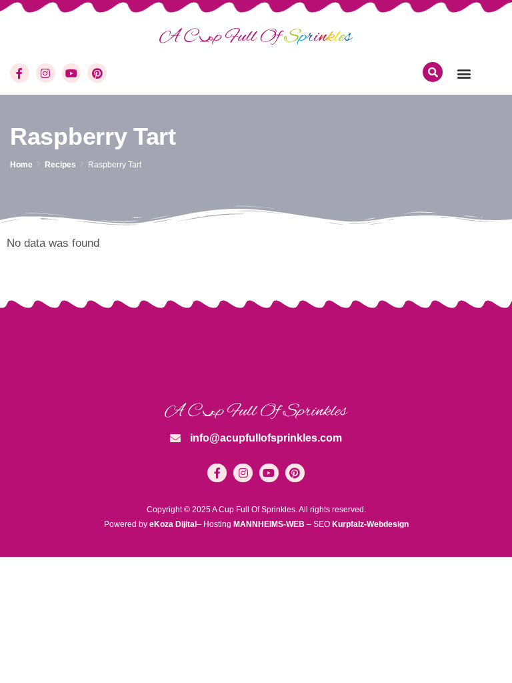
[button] (464, 73)
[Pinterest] (97, 73)
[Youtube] (71, 73)
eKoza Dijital (173, 524)
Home (21, 164)
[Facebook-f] (19, 73)
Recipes (60, 164)
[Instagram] (45, 73)
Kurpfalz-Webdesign (370, 524)
